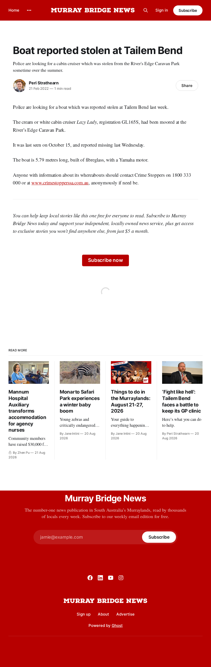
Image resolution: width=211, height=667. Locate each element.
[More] (29, 10)
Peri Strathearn (44, 82)
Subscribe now (105, 260)
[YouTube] (110, 577)
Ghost (117, 625)
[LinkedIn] (100, 577)
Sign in (161, 10)
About (103, 614)
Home (13, 10)
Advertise (125, 614)
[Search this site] (146, 10)
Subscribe (188, 10)
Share (186, 85)
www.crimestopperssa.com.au (60, 182)
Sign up (84, 614)
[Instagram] (121, 577)
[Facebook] (90, 577)
